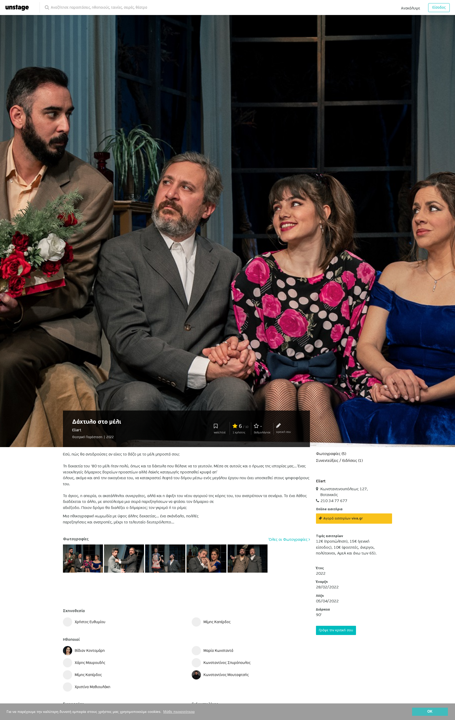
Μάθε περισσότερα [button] (179, 711)
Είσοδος (439, 7)
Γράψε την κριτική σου (336, 630)
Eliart (320, 481)
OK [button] (429, 711)
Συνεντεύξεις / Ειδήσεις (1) (339, 460)
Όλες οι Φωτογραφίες (289, 539)
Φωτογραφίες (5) (331, 454)
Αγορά (342, 518)
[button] (410, 7)
